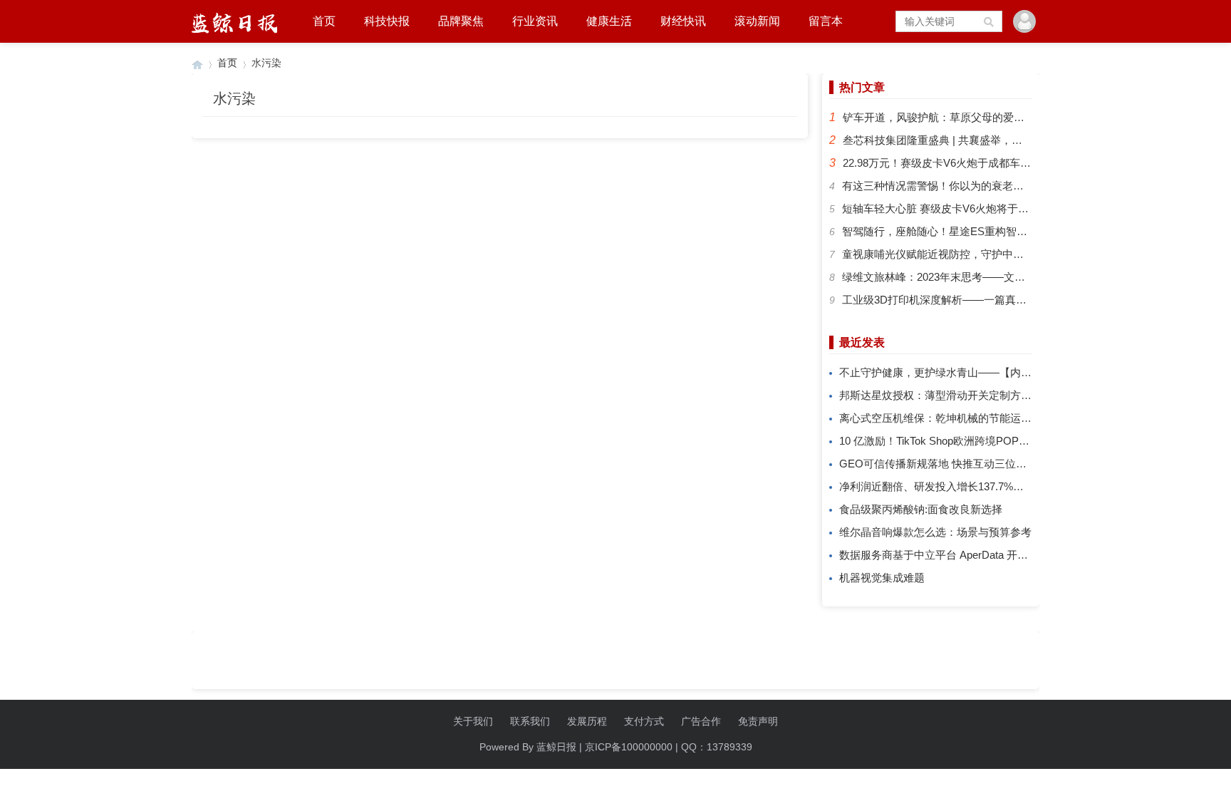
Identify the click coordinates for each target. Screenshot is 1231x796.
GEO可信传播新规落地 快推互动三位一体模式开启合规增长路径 (991, 464)
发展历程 (587, 721)
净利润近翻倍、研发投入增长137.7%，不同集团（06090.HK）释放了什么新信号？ (1034, 486)
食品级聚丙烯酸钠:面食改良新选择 (920, 509)
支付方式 (644, 721)
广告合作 (701, 721)
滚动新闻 (757, 21)
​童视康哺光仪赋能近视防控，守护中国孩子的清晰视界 (970, 254)
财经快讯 (683, 21)
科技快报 (387, 21)
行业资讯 (535, 21)
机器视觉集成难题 (882, 578)
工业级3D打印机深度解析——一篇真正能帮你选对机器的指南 (987, 300)
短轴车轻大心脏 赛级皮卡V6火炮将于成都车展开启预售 (972, 208)
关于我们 (473, 721)
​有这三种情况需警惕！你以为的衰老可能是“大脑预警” (968, 186)
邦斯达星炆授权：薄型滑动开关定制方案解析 (946, 395)
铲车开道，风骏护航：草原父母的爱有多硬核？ (955, 117)
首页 (324, 21)
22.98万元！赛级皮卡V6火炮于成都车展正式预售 (958, 163)
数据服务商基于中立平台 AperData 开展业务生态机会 (965, 555)
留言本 (826, 21)
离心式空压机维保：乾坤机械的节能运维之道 (946, 418)
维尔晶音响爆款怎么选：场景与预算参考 (935, 532)
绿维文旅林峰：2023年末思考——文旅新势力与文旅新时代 (981, 277)
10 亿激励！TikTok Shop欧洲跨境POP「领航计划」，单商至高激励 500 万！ (1020, 441)
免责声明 (758, 721)
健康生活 (609, 21)
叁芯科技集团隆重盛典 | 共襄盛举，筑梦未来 (948, 140)
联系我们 (530, 721)
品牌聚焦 (461, 21)
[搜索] (989, 21)
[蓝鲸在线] (197, 63)
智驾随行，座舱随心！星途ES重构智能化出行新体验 (966, 231)
